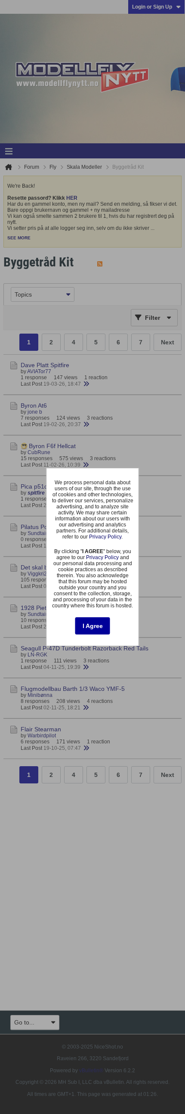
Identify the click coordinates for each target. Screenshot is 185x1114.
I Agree (93, 625)
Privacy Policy (105, 537)
